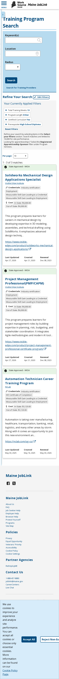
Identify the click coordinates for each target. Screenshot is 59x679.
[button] (4, 4)
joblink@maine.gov (14, 581)
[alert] (29, 167)
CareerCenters (12, 584)
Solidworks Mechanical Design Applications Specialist (29, 177)
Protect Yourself (13, 519)
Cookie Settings (13, 553)
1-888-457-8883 (12, 578)
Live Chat (10, 587)
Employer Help (12, 513)
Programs (10, 523)
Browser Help (12, 516)
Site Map (10, 526)
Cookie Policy (12, 550)
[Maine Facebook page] (8, 483)
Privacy (9, 538)
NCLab (8, 386)
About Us (10, 504)
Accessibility (11, 547)
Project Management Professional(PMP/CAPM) (24, 281)
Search (11, 80)
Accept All (29, 639)
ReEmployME (11, 566)
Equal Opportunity (14, 541)
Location (10, 48)
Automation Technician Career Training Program (29, 381)
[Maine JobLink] (29, 4)
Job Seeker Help (13, 510)
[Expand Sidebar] (3, 15)
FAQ (7, 507)
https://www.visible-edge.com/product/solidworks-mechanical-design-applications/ (29, 245)
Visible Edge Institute (14, 183)
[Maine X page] (14, 483)
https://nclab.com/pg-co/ (19, 441)
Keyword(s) (12, 35)
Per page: (7, 155)
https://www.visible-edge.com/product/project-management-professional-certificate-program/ (28, 345)
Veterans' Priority (13, 544)
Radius (9, 62)
